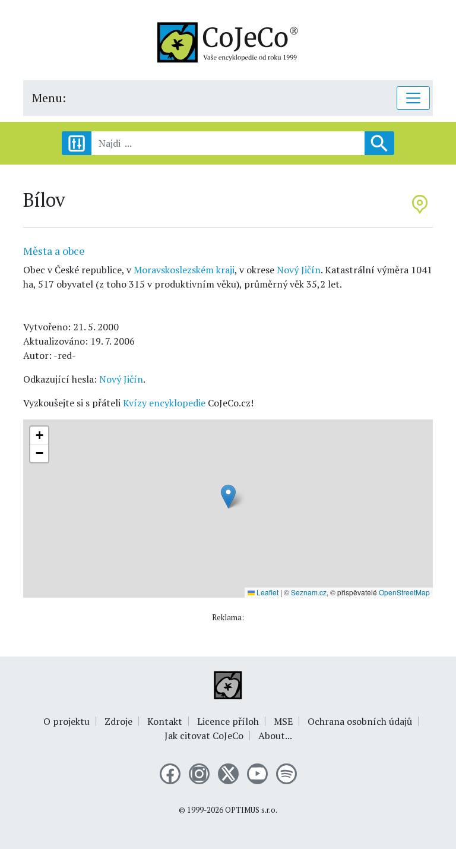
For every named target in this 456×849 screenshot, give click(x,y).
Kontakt (164, 721)
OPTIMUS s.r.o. (251, 810)
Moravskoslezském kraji (184, 269)
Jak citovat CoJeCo (203, 735)
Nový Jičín (299, 269)
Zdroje (118, 721)
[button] (228, 496)
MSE (283, 721)
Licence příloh (228, 721)
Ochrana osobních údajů (360, 721)
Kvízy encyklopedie (164, 402)
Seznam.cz (309, 592)
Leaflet (266, 592)
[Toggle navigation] (413, 98)
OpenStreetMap (404, 592)
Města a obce (54, 251)
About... (275, 735)
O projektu (66, 721)
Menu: (49, 98)
